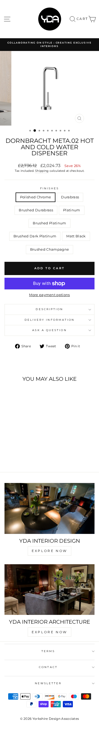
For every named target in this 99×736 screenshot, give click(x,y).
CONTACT (48, 667)
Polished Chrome (35, 197)
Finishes (49, 188)
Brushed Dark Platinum (34, 236)
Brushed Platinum (49, 223)
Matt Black (76, 236)
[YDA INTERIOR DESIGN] (49, 508)
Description (49, 309)
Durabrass (70, 197)
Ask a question (49, 330)
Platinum (71, 210)
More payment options (49, 295)
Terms (48, 651)
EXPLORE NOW (49, 551)
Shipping (42, 171)
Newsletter (48, 683)
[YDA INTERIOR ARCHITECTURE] (49, 589)
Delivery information (50, 320)
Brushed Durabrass (36, 210)
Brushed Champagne (49, 249)
